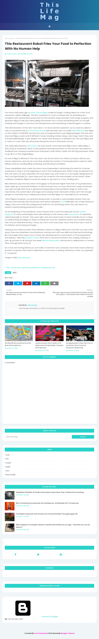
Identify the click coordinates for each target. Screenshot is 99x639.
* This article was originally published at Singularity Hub (30, 267)
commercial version (36, 130)
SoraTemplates (40, 633)
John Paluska (11, 54)
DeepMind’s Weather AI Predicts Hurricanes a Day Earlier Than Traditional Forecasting (50, 492)
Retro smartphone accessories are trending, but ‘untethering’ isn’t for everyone (47, 503)
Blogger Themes (67, 633)
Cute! (8, 455)
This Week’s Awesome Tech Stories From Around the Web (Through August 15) (47, 514)
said (64, 201)
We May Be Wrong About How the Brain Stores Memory (18, 344)
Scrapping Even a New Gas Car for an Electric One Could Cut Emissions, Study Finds (79, 345)
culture (8, 463)
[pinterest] (61, 554)
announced (32, 146)
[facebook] (15, 554)
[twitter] (38, 554)
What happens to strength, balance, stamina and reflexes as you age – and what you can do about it (53, 526)
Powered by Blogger (49, 616)
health (8, 467)
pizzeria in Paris (32, 237)
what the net (10, 475)
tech (12, 38)
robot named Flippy (39, 112)
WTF (7, 459)
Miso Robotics (78, 130)
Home (7, 38)
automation (74, 214)
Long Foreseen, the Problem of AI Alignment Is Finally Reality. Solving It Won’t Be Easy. (49, 345)
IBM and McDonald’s (51, 240)
